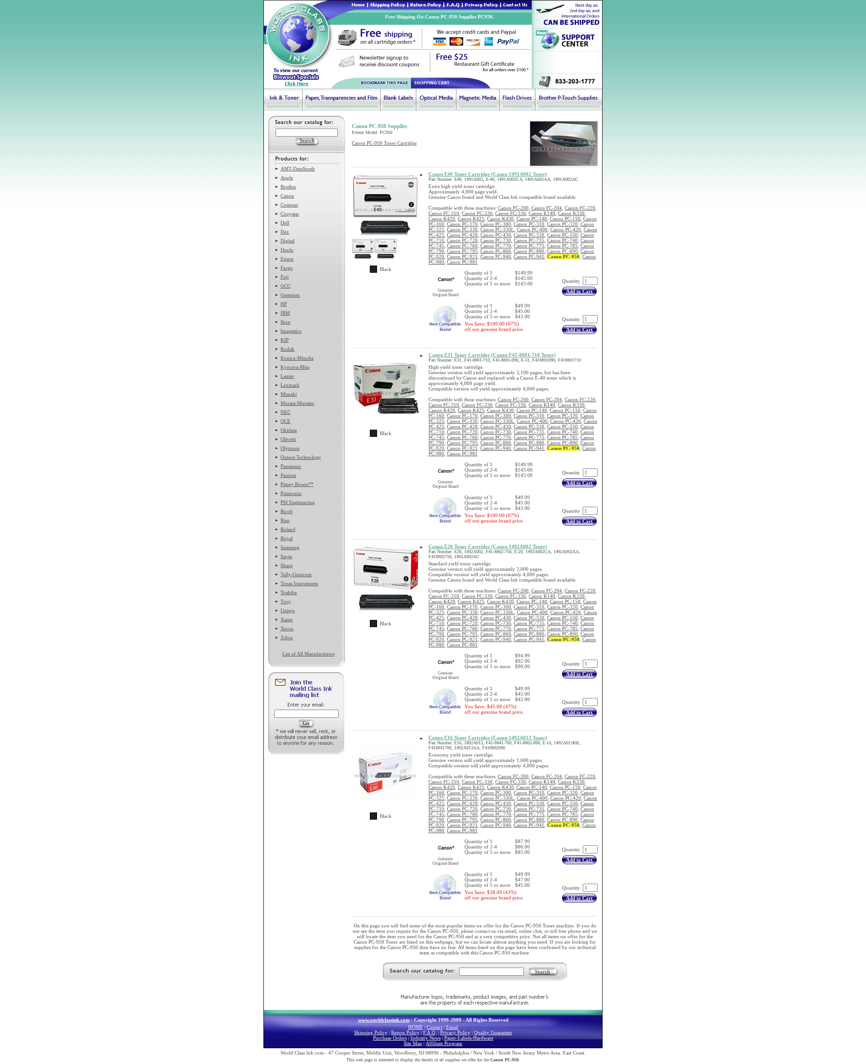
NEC (285, 412)
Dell (285, 222)
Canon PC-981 (462, 262)
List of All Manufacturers (308, 653)
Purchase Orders (390, 1038)
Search (542, 971)
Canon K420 (441, 218)
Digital (288, 240)
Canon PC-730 (495, 240)
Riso (285, 520)
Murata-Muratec (297, 403)
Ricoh (287, 511)
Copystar (290, 213)
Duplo (287, 249)
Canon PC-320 (562, 224)
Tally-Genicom (296, 574)
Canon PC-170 (462, 224)
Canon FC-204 (546, 208)
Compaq (289, 204)
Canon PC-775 (529, 245)
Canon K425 (471, 218)
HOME (415, 1027)
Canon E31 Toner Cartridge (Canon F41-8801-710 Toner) (492, 355)
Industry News (425, 1038)
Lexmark (290, 385)
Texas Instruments (299, 583)
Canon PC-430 (495, 235)
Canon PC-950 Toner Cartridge (384, 143)
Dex (285, 231)
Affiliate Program (444, 1043)
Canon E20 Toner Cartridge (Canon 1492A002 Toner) (487, 546)
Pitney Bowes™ (297, 484)
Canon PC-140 (531, 218)
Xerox (287, 628)
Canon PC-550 (562, 235)
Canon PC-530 (529, 235)
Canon (287, 195)
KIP (285, 340)
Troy (286, 601)
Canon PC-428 (462, 235)
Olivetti (288, 439)
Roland (288, 529)
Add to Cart (579, 291)
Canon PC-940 (495, 256)
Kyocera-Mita (295, 367)
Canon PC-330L (497, 229)
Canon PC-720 (462, 240)
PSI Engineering (298, 502)
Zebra (287, 637)
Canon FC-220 (580, 208)
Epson (287, 258)
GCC (285, 286)
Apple (287, 177)
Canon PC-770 (495, 245)
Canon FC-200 (513, 208)
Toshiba (289, 592)
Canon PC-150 (565, 218)
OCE (285, 421)
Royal (287, 538)
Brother (288, 186)
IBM (285, 313)
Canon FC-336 (510, 213)
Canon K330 (571, 213)
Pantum (288, 475)
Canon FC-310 (443, 213)
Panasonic (291, 466)
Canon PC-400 (532, 229)
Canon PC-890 (562, 251)
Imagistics (291, 331)
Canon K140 (542, 213)
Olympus (290, 448)
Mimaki (289, 394)
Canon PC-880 (529, 251)
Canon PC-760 (462, 245)
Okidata (289, 430)
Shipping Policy (370, 1032)
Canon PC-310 (529, 224)
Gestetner (290, 295)
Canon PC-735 (529, 240)
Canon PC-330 (462, 229)
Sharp (287, 565)
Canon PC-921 (462, 256)
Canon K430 (500, 218)
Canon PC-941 (529, 256)
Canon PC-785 (562, 245)
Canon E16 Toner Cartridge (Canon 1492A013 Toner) (487, 737)
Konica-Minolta (297, 358)
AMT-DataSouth (298, 168)
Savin (286, 556)
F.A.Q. (430, 1032)
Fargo (287, 268)
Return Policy (405, 1032)
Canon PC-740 (562, 240)
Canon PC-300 (495, 224)
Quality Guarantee (493, 1032)
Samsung (290, 547)
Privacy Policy (455, 1032)
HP (284, 304)
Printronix (291, 493)
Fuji (285, 277)
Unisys (288, 610)
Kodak (288, 349)
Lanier (287, 376)
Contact (434, 1027)
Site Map (413, 1043)
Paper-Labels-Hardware (468, 1038)
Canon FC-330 (477, 213)
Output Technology (301, 457)
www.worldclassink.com (384, 1020)
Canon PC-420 (565, 229)
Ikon (285, 322)
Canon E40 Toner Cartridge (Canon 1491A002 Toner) (487, 174)
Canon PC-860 (495, 251)
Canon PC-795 (462, 251)
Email (452, 1027)
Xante (287, 619)
